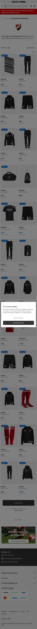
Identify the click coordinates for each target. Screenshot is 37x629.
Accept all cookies (18, 322)
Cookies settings (18, 317)
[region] (18, 314)
